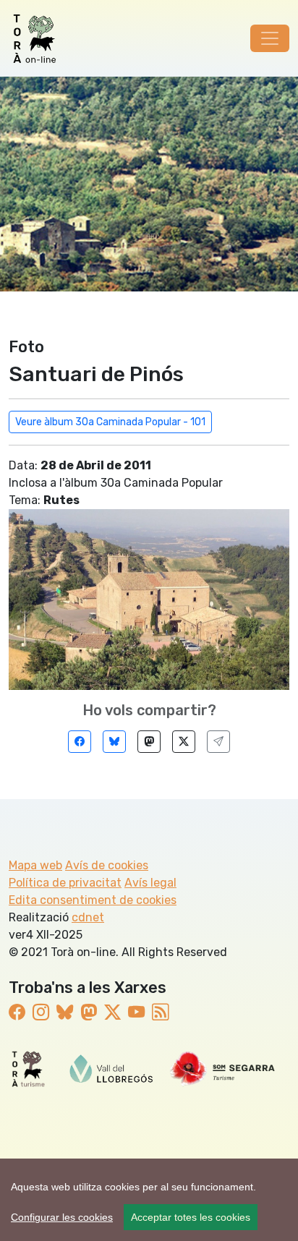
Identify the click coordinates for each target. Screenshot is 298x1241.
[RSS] (160, 1012)
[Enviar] (218, 741)
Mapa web (35, 865)
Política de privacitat (65, 883)
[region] (149, 1200)
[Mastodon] (149, 741)
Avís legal (150, 883)
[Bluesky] (114, 741)
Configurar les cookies (62, 1217)
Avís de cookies (106, 865)
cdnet (88, 917)
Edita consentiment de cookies (92, 900)
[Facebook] (79, 741)
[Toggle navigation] (269, 38)
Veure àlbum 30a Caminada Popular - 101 (110, 422)
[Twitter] (183, 741)
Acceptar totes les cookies (190, 1217)
